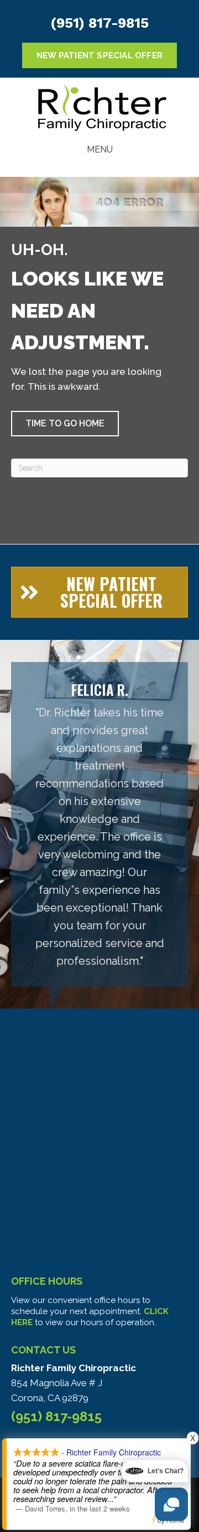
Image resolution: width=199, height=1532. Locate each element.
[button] (65, 423)
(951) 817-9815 (99, 23)
